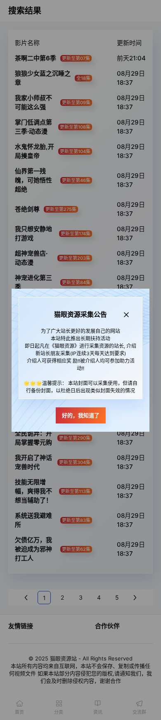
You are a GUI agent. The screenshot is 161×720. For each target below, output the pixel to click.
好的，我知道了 (80, 415)
